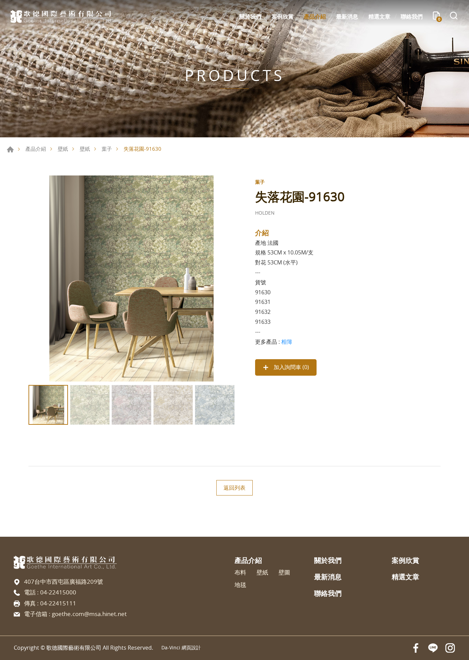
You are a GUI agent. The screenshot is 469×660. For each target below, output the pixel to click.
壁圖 (284, 572)
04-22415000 (58, 592)
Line (433, 648)
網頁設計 (191, 647)
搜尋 (453, 16)
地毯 (240, 584)
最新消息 (347, 16)
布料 (240, 572)
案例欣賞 (283, 16)
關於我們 (250, 16)
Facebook (416, 648)
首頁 (10, 149)
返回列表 (234, 487)
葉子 (107, 148)
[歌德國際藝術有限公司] (61, 16)
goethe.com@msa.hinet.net (89, 614)
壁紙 (63, 148)
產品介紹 (315, 16)
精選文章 (379, 16)
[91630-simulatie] (131, 278)
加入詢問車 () (290, 367)
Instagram (450, 648)
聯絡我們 (412, 16)
